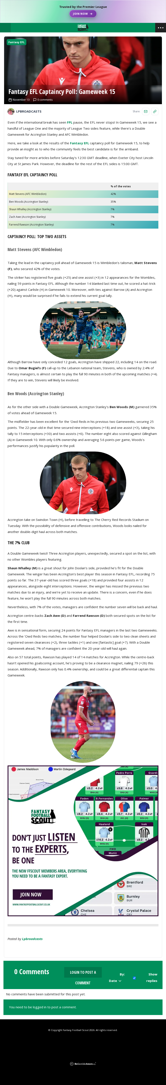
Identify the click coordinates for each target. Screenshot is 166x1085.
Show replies (151, 977)
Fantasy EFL (16, 42)
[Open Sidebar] (160, 27)
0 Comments (31, 971)
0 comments (45, 100)
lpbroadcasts (32, 939)
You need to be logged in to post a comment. (43, 1007)
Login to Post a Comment (83, 974)
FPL (69, 122)
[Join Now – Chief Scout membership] (83, 11)
